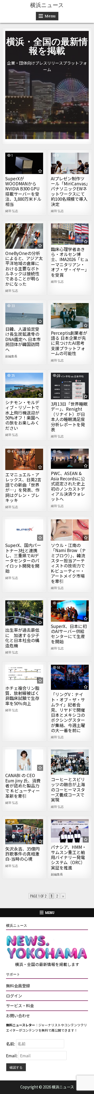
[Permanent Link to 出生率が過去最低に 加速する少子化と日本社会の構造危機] (24, 612)
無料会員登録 (18, 986)
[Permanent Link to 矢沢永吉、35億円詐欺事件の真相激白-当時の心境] (24, 831)
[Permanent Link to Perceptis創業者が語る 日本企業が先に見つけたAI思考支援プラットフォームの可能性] (70, 315)
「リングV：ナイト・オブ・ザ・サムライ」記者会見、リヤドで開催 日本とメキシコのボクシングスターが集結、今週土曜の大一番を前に (68, 712)
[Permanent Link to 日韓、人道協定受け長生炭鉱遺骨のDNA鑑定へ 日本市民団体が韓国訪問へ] (24, 313)
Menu (50, 16)
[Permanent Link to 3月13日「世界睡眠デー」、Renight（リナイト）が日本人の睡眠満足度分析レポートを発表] (70, 386)
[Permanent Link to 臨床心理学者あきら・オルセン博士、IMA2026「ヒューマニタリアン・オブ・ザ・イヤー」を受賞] (70, 234)
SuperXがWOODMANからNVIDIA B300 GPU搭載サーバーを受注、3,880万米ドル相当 (23, 191)
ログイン (14, 996)
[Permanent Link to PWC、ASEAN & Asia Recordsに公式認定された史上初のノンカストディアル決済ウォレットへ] (70, 459)
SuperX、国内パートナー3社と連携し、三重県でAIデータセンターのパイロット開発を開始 (23, 558)
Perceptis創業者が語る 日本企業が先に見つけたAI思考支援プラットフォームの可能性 (69, 343)
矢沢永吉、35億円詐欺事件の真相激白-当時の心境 (22, 854)
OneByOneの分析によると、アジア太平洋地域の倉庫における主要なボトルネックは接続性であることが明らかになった (24, 268)
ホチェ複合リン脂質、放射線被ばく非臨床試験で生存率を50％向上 (22, 695)
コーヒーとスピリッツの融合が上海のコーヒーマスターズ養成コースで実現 (68, 789)
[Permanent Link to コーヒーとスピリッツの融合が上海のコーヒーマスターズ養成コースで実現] (70, 762)
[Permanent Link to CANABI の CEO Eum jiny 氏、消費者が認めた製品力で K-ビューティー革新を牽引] (24, 760)
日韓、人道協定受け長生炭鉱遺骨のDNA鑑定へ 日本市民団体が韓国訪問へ (23, 339)
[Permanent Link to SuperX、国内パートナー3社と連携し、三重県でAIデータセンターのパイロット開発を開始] (24, 530)
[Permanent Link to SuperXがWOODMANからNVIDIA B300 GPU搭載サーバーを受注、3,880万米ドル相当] (24, 163)
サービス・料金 (20, 1005)
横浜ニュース (47, 5)
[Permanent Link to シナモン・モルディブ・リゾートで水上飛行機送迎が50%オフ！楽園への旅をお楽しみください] (24, 385)
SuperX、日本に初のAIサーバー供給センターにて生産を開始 (69, 634)
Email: (12, 1056)
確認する (16, 1067)
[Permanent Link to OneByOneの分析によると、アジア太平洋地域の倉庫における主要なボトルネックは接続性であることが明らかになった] (24, 236)
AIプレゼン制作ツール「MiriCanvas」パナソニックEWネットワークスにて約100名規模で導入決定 (69, 191)
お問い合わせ (18, 1016)
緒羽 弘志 (11, 210)
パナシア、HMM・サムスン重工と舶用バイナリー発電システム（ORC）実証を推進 (68, 857)
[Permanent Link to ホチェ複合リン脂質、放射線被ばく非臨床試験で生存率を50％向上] (24, 674)
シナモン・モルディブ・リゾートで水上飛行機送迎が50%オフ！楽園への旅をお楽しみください (22, 415)
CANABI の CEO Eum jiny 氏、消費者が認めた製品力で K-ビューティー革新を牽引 (23, 785)
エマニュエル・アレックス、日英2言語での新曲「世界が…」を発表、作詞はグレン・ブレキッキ (23, 487)
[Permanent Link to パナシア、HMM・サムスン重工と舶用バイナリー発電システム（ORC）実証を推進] (70, 831)
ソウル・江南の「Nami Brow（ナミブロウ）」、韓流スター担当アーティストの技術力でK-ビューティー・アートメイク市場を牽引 (68, 563)
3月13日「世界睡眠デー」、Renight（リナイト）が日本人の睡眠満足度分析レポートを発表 (69, 417)
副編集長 (11, 356)
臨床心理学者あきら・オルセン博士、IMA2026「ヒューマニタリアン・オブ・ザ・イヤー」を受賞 (69, 262)
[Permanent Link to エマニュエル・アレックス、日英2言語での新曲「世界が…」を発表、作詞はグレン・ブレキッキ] (24, 459)
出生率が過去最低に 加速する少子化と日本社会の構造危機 (22, 637)
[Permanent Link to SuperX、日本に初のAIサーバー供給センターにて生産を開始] (70, 611)
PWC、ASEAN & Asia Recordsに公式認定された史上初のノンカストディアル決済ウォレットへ (68, 486)
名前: (11, 1044)
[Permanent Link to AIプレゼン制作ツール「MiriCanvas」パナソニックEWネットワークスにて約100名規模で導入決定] (70, 163)
